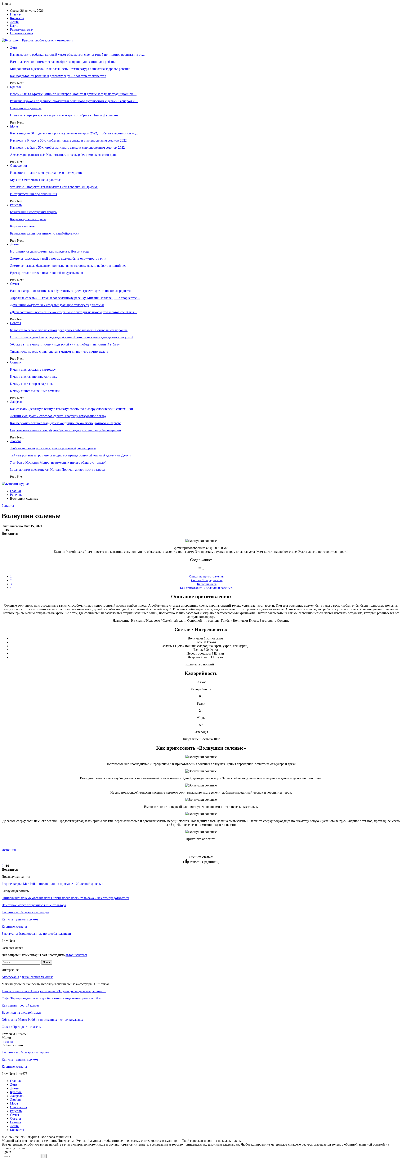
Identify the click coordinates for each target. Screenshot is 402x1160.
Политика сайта (21, 33)
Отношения (18, 165)
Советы (15, 323)
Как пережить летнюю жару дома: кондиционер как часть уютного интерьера (65, 423)
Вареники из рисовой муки (21, 1012)
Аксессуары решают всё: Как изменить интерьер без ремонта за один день (63, 154)
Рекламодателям (21, 29)
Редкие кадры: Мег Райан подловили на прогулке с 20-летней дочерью (52, 883)
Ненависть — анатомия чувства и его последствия (46, 172)
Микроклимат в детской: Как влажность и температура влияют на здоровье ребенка (70, 69)
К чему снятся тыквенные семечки (35, 391)
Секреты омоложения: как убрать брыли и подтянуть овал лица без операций (65, 430)
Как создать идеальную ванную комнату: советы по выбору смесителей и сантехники (71, 409)
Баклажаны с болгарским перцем (33, 212)
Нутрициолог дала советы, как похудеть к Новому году (49, 251)
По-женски (7, 1042)
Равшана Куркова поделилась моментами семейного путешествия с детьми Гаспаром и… (74, 101)
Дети (13, 47)
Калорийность (206, 584)
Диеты (14, 244)
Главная (15, 14)
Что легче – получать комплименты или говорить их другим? (54, 187)
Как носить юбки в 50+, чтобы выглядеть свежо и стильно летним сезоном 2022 (67, 147)
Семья (14, 283)
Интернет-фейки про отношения (33, 194)
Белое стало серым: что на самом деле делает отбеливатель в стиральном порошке (69, 330)
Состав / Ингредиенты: (207, 580)
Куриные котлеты (22, 226)
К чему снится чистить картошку (33, 376)
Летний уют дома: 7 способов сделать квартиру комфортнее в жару (58, 416)
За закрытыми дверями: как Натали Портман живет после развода (57, 469)
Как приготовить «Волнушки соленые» (207, 587)
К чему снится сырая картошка (32, 383)
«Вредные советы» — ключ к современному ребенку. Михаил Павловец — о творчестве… (75, 298)
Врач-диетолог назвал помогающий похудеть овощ (46, 273)
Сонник (15, 362)
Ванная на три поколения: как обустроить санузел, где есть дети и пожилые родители (71, 291)
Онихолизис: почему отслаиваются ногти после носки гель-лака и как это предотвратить (65, 898)
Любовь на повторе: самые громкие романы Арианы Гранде (53, 448)
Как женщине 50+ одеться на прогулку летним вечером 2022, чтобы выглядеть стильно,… (74, 133)
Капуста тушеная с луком (28, 219)
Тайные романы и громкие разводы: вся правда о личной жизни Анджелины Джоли (70, 455)
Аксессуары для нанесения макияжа (27, 977)
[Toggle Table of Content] (201, 569)
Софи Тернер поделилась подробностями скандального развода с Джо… (54, 998)
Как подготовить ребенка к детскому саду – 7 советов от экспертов (58, 76)
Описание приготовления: (206, 576)
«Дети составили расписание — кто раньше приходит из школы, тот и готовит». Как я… (73, 312)
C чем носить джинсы (25, 108)
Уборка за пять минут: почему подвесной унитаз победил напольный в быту (65, 344)
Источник (9, 850)
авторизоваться (76, 955)
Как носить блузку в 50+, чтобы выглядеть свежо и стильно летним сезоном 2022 (68, 140)
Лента (14, 22)
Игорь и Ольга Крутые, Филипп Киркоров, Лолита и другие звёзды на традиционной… (73, 94)
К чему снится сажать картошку (33, 369)
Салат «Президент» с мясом (21, 1027)
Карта (14, 25)
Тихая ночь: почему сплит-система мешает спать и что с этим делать (59, 351)
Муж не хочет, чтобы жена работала (35, 180)
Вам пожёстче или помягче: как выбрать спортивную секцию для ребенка (63, 61)
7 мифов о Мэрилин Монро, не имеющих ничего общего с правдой (58, 462)
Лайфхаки (17, 401)
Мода (14, 126)
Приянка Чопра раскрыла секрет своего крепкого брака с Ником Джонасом (64, 115)
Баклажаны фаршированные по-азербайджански (44, 233)
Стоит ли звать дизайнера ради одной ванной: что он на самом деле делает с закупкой (71, 337)
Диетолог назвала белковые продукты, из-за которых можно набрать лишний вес (68, 265)
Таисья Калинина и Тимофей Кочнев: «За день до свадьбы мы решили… (54, 991)
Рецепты (16, 205)
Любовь (15, 441)
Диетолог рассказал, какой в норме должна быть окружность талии (58, 258)
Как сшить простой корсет (20, 1005)
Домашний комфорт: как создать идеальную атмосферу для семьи (57, 305)
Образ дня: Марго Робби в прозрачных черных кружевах (42, 1019)
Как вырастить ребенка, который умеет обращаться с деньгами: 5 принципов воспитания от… (77, 54)
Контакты (17, 18)
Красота (16, 87)
